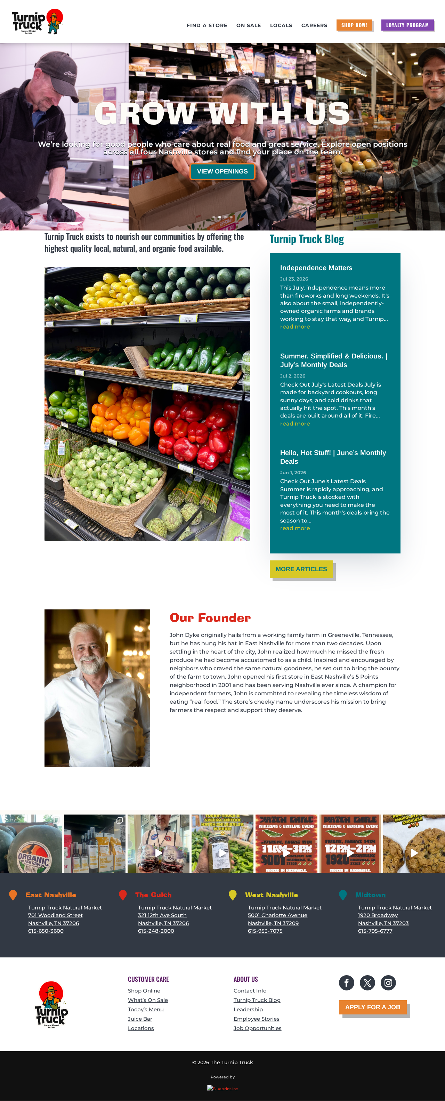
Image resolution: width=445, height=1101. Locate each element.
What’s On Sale (148, 1000)
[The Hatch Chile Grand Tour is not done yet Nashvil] (286, 853)
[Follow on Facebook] (346, 982)
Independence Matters (316, 268)
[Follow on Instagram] (388, 982)
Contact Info (250, 990)
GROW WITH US (222, 115)
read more (295, 326)
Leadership (248, 1009)
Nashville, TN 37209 (273, 923)
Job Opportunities (258, 1028)
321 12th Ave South (162, 915)
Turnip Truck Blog (257, 1000)
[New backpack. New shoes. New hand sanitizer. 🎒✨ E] (95, 853)
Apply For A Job (372, 1007)
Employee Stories (257, 1018)
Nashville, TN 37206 (53, 923)
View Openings (222, 171)
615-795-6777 (375, 931)
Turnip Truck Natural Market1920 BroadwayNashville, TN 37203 (395, 915)
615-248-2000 (156, 931)
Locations (141, 1028)
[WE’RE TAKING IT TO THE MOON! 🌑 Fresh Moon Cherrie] (158, 853)
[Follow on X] (367, 982)
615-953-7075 (265, 931)
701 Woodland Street (55, 915)
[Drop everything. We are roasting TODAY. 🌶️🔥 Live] (350, 853)
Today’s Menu (146, 1009)
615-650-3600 (46, 931)
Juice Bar (140, 1018)
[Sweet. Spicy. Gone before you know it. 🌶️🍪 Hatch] (414, 853)
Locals (281, 26)
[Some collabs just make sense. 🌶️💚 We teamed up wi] (222, 853)
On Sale (248, 26)
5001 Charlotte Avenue (277, 915)
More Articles (301, 569)
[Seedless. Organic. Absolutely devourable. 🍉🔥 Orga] (31, 853)
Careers (314, 26)
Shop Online (144, 990)
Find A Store (207, 26)
